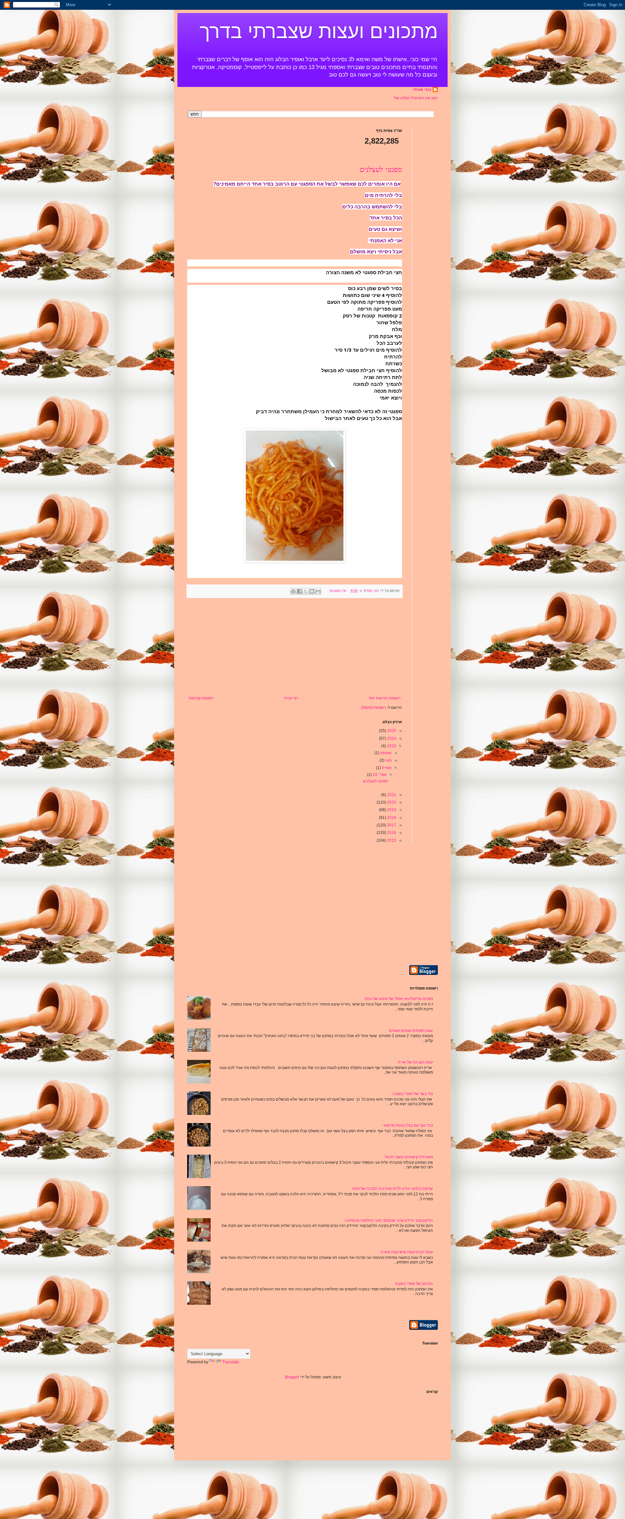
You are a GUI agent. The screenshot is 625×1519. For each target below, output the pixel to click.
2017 (391, 825)
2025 (391, 730)
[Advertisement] (294, 647)
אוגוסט (385, 753)
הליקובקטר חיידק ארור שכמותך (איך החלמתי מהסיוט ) (389, 1220)
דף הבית (291, 698)
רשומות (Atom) (373, 707)
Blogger (292, 1377)
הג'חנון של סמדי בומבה (414, 1283)
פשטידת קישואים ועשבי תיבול (409, 1157)
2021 (391, 795)
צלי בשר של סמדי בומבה (413, 1093)
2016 (391, 832)
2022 (391, 746)
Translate (230, 1362)
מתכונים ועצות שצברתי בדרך (319, 31)
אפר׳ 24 (379, 774)
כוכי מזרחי (422, 89)
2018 (391, 817)
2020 (391, 802)
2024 (391, 738)
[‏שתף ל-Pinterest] (293, 591)
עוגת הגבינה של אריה (415, 1062)
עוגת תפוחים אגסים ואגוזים (411, 1030)
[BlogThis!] (312, 591)
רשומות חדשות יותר (384, 698)
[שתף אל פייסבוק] (299, 591)
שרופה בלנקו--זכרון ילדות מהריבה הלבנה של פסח (392, 1188)
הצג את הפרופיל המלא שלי (416, 98)
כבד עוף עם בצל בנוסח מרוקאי (408, 1125)
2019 (391, 810)
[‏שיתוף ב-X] (305, 591)
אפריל (386, 768)
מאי (388, 760)
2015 (391, 840)
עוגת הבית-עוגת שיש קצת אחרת (407, 1252)
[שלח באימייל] (318, 591)
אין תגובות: (337, 591)
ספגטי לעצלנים (381, 170)
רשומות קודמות (201, 698)
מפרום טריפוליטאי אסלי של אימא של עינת (399, 998)
